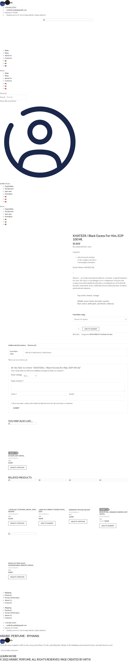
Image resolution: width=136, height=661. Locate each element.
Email (71, 394)
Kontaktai (8, 194)
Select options (17, 467)
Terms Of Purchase (12, 598)
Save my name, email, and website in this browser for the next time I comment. (43, 403)
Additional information (17, 345)
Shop (7, 53)
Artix (87, 659)
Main (7, 50)
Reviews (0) (32, 345)
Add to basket (90, 329)
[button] (68, 70)
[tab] (17, 345)
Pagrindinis (9, 186)
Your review (17, 381)
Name (14, 394)
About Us (8, 55)
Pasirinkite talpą (79, 315)
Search (2, 97)
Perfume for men (106, 334)
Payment (8, 595)
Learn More (8, 656)
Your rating (16, 375)
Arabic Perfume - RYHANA (19, 636)
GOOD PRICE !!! (94, 334)
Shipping (8, 593)
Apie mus (8, 191)
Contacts (8, 58)
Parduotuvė (9, 189)
